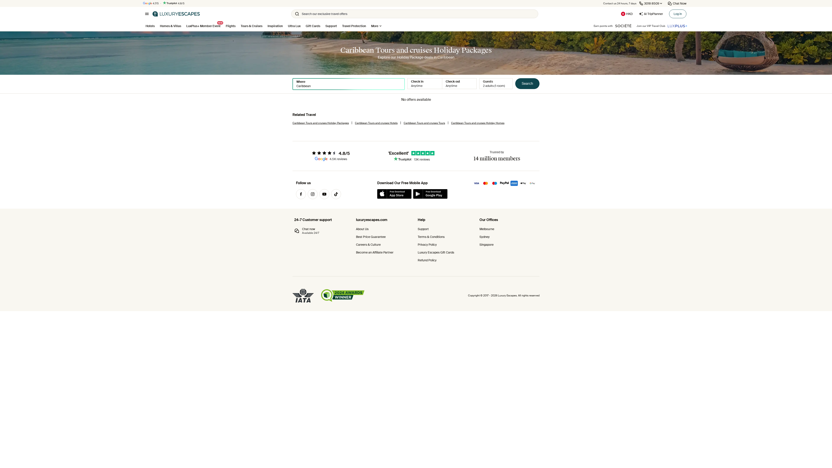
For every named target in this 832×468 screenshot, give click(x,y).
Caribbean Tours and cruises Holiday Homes (477, 123)
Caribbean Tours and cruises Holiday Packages (320, 123)
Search (527, 83)
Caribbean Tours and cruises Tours (424, 123)
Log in (678, 14)
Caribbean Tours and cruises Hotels (376, 123)
